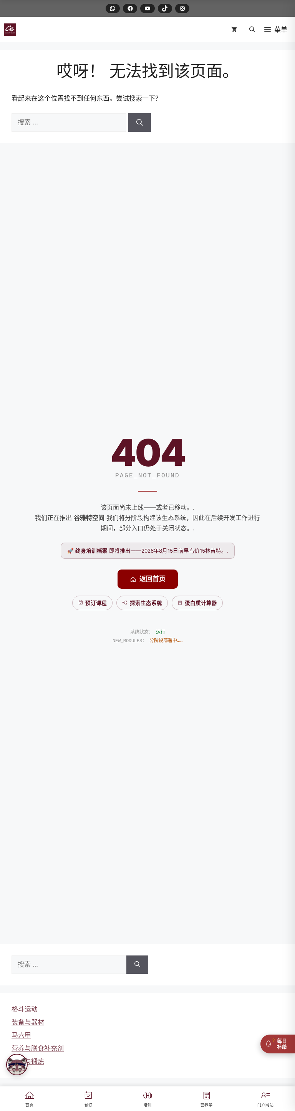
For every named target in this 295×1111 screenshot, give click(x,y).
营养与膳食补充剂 (38, 1048)
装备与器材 (28, 1022)
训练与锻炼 (28, 1061)
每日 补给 (282, 1044)
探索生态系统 (146, 603)
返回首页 (152, 579)
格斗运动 (25, 1009)
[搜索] (139, 122)
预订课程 (96, 603)
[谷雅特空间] (10, 30)
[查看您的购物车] (236, 29)
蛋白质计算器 (201, 603)
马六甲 (21, 1035)
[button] (252, 29)
